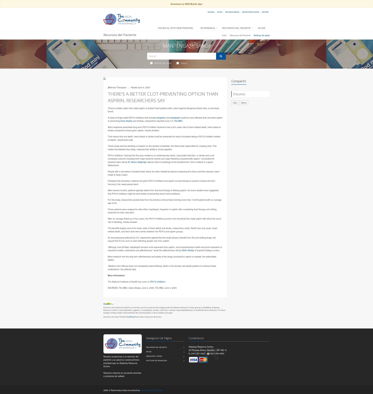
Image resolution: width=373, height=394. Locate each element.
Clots (235, 102)
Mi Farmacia (208, 27)
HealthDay (130, 317)
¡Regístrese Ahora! (250, 12)
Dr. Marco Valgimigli (137, 162)
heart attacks (126, 120)
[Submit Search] (221, 56)
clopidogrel (175, 117)
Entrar (265, 12)
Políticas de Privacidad (156, 360)
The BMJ (178, 120)
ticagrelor (161, 117)
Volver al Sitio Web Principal (175, 27)
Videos (184, 63)
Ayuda (219, 12)
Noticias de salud (162, 63)
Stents (244, 102)
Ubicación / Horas (154, 356)
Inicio (224, 35)
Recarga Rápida (232, 12)
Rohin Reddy (188, 250)
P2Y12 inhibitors (157, 281)
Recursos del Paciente (236, 27)
